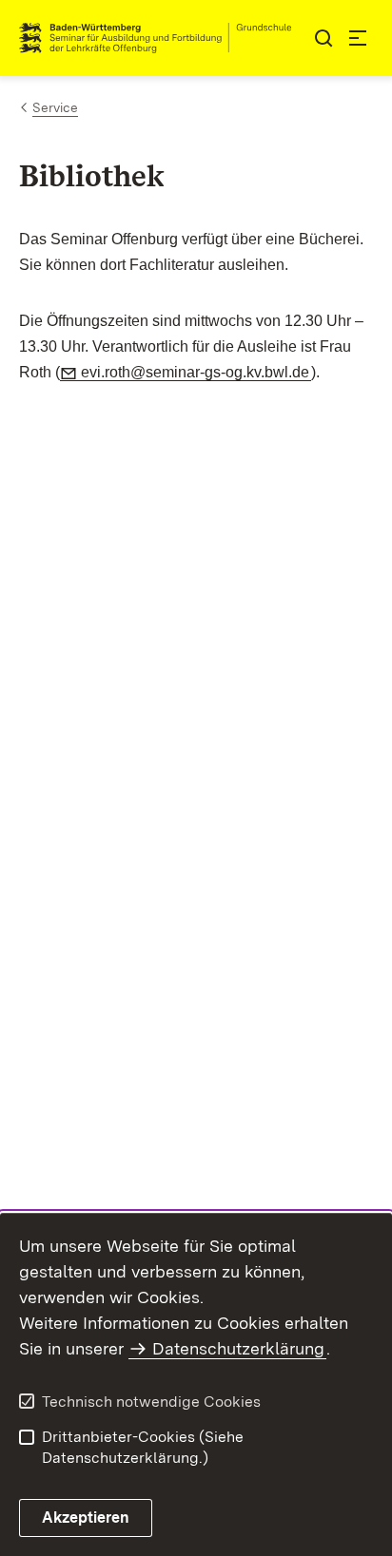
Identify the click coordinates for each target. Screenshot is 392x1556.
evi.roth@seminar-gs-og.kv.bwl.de (196, 372)
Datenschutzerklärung (238, 1348)
